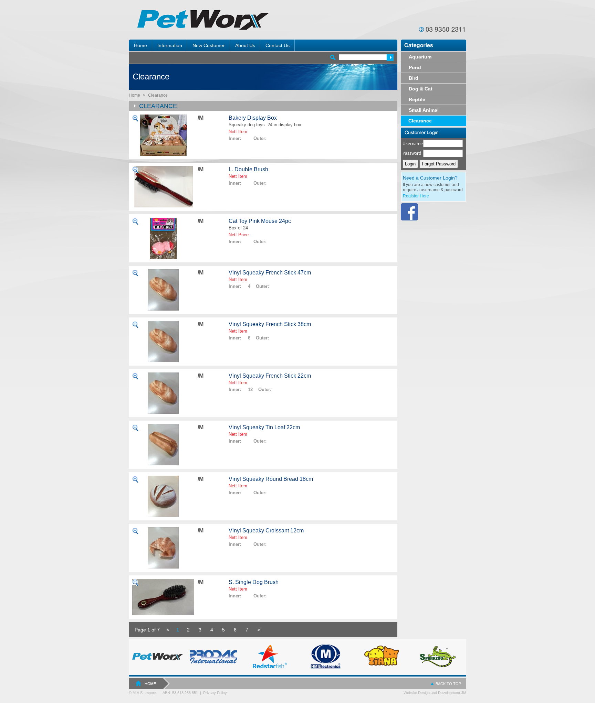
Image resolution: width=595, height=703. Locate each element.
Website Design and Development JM (435, 693)
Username (413, 144)
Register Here (416, 196)
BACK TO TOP (448, 684)
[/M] (163, 135)
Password (412, 153)
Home (134, 95)
